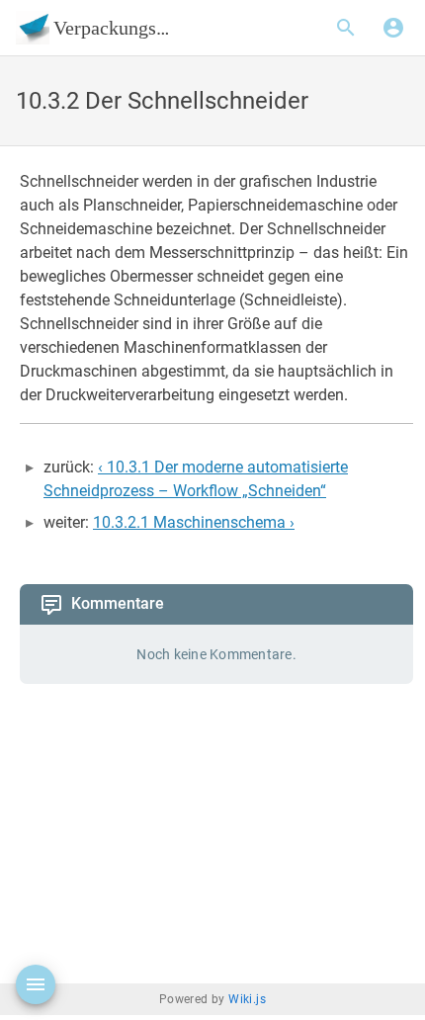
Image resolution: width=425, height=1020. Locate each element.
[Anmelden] (393, 27)
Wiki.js (247, 1002)
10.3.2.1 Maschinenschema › (194, 522)
